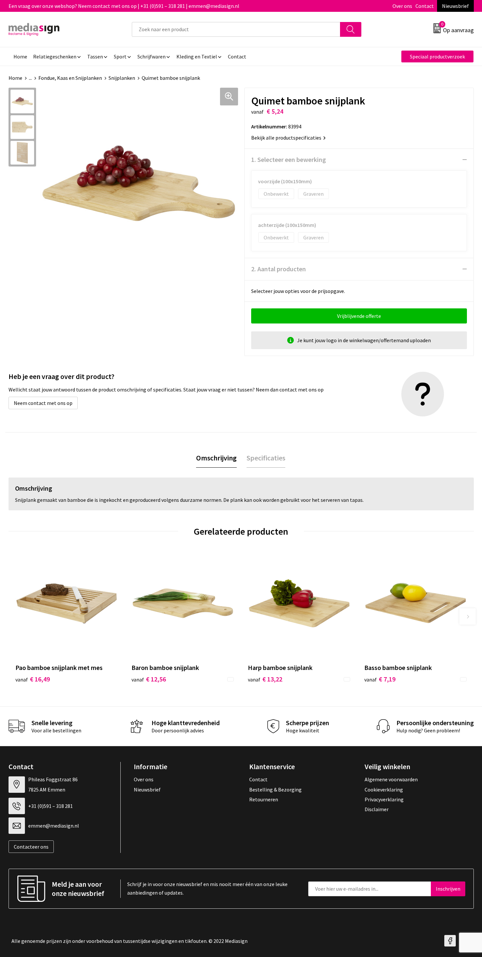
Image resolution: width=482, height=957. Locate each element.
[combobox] (236, 29)
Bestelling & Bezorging (275, 789)
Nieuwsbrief (455, 6)
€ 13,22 (265, 679)
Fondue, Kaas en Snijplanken (70, 78)
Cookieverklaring (384, 789)
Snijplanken (122, 78)
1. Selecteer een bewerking (288, 159)
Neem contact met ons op (43, 403)
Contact (424, 6)
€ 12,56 (148, 679)
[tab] (216, 458)
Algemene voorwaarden (391, 779)
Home (15, 78)
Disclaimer (377, 809)
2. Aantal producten (278, 269)
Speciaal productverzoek (437, 56)
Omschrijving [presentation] (216, 457)
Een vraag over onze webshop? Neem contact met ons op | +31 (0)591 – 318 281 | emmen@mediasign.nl (124, 6)
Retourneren (263, 799)
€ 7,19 (379, 679)
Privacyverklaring (384, 799)
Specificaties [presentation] (266, 457)
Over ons (402, 6)
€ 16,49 (32, 679)
